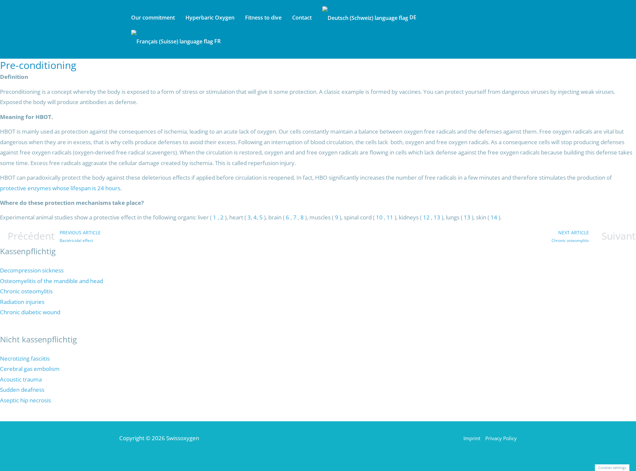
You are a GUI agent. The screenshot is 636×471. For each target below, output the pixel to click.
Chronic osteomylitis (26, 291)
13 (438, 217)
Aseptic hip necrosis (25, 400)
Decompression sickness (32, 270)
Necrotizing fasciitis (25, 358)
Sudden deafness (22, 389)
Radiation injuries (22, 302)
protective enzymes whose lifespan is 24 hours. (61, 188)
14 (494, 217)
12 (426, 217)
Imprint (471, 438)
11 (391, 217)
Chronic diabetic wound (30, 312)
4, (256, 217)
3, (249, 217)
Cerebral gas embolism (30, 369)
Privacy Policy (501, 438)
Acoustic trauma (21, 379)
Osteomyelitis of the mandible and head (51, 281)
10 (379, 217)
